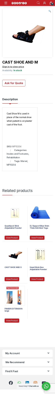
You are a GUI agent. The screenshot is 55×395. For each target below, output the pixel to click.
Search (38, 3)
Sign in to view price (13, 66)
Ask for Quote (14, 83)
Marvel (24, 161)
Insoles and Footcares (17, 153)
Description (10, 99)
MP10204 (11, 164)
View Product (12, 238)
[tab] (10, 100)
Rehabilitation (13, 157)
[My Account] (44, 3)
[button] (49, 11)
